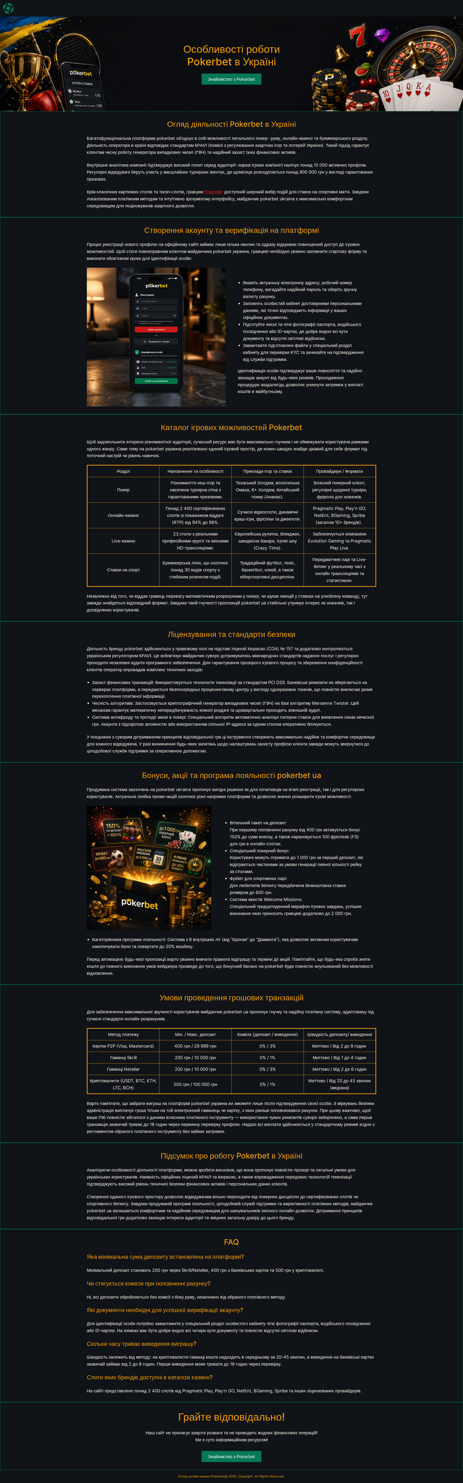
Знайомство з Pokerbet (231, 1456)
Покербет (213, 191)
